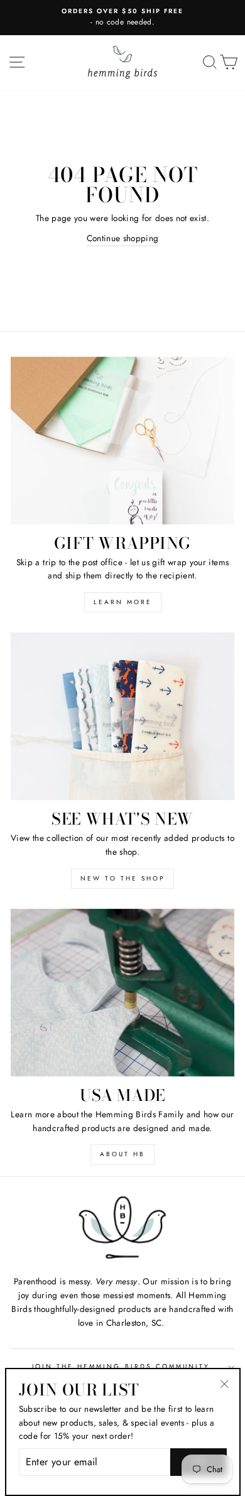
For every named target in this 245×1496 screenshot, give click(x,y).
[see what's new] (122, 716)
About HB (122, 1154)
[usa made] (122, 992)
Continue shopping (123, 238)
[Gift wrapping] (122, 440)
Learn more (123, 602)
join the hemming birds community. (123, 1366)
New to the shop (122, 878)
